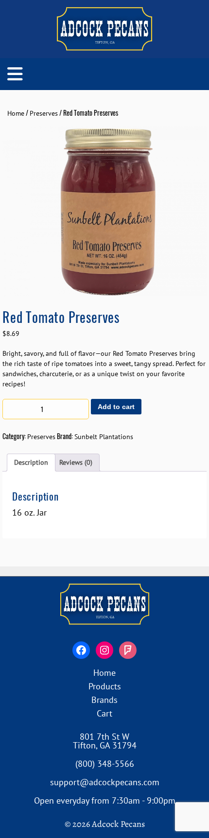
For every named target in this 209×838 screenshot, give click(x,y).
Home (15, 113)
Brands (104, 699)
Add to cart (116, 407)
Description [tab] (31, 462)
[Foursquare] (128, 650)
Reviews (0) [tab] (75, 462)
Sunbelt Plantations (103, 436)
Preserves (44, 113)
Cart (104, 713)
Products (104, 686)
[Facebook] (81, 650)
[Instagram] (104, 650)
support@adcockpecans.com (104, 782)
